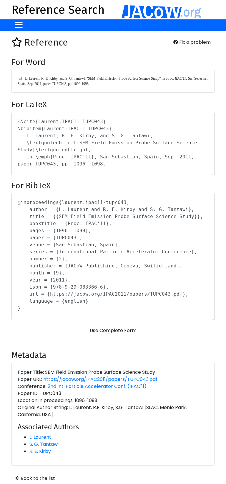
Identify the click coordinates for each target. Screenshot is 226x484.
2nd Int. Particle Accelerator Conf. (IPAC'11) (97, 386)
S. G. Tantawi (44, 444)
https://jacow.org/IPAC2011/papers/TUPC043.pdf (100, 379)
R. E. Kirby (40, 451)
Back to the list (37, 478)
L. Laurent (40, 437)
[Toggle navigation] (18, 25)
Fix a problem (194, 42)
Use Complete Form (113, 330)
